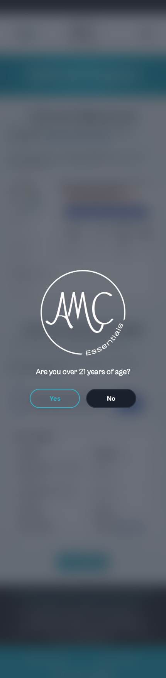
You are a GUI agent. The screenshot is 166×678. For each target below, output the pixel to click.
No (111, 398)
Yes (55, 398)
